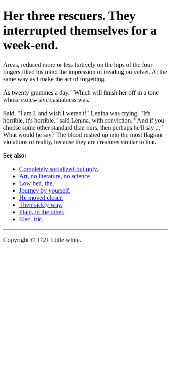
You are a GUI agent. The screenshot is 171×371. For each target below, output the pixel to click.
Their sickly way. (40, 204)
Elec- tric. (31, 219)
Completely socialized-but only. (58, 169)
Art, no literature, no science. (55, 176)
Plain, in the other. (41, 212)
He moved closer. (41, 197)
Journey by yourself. (44, 190)
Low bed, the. (36, 183)
